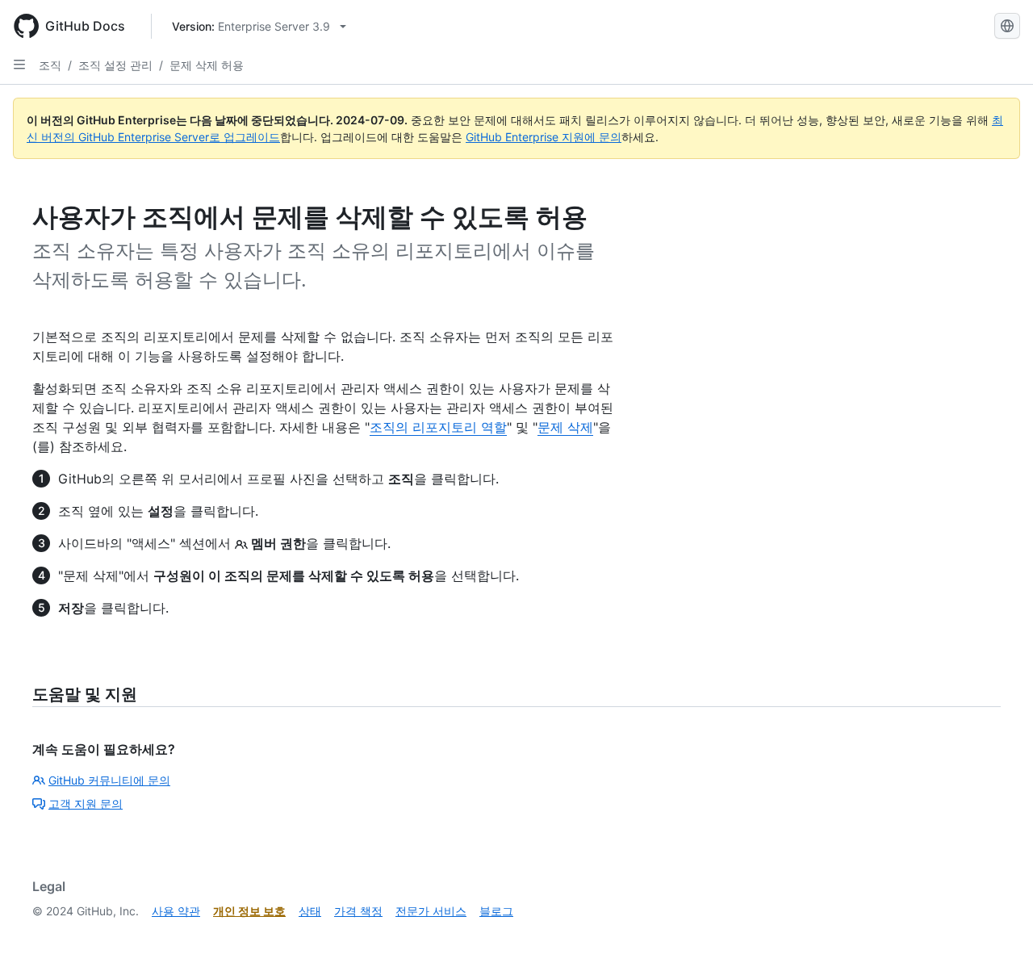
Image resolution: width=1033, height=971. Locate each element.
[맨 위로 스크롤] (997, 935)
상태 (310, 911)
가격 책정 (358, 911)
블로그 (496, 911)
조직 (50, 65)
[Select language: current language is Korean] (1007, 26)
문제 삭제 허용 (206, 65)
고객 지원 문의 (85, 803)
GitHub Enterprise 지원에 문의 (543, 137)
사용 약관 (176, 911)
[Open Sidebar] (19, 64)
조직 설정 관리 (115, 65)
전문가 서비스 (430, 911)
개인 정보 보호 (249, 911)
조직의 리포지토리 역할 (438, 427)
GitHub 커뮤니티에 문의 (109, 780)
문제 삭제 (565, 427)
